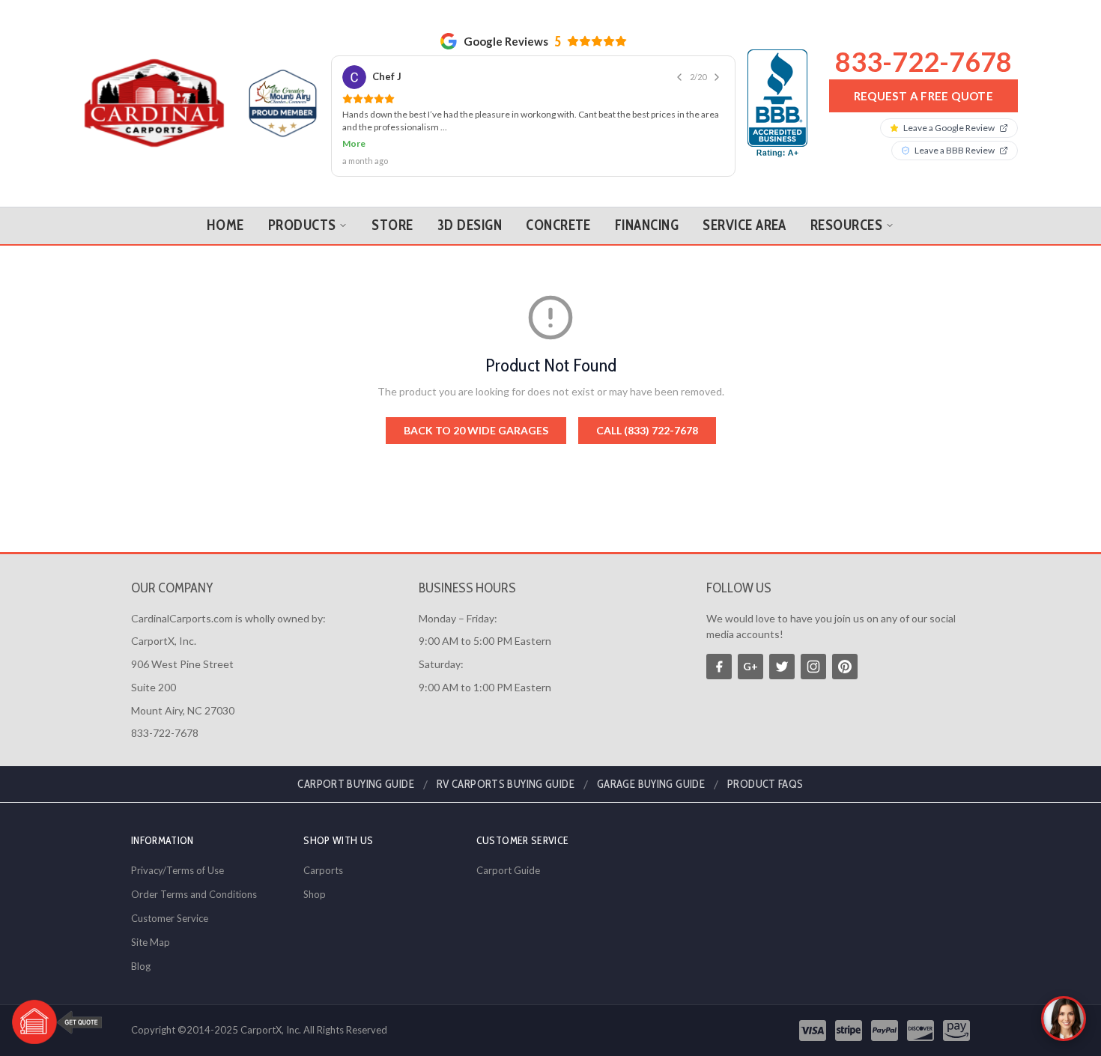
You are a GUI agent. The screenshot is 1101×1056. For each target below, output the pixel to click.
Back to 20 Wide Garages (476, 430)
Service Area (744, 225)
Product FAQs (765, 784)
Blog (141, 966)
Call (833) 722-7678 (647, 430)
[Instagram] (813, 666)
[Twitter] (782, 666)
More (354, 143)
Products (302, 225)
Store (392, 225)
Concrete (558, 225)
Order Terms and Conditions (194, 894)
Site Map (150, 942)
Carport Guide (508, 870)
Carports (323, 870)
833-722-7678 (923, 61)
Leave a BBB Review (955, 150)
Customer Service (169, 918)
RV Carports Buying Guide (505, 784)
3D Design (469, 225)
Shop (314, 894)
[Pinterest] (845, 666)
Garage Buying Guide (651, 784)
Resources (846, 225)
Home (225, 225)
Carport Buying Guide (355, 784)
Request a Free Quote (924, 96)
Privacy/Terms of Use (177, 870)
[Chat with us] (1063, 1018)
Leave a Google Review (949, 127)
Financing (647, 225)
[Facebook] (719, 666)
